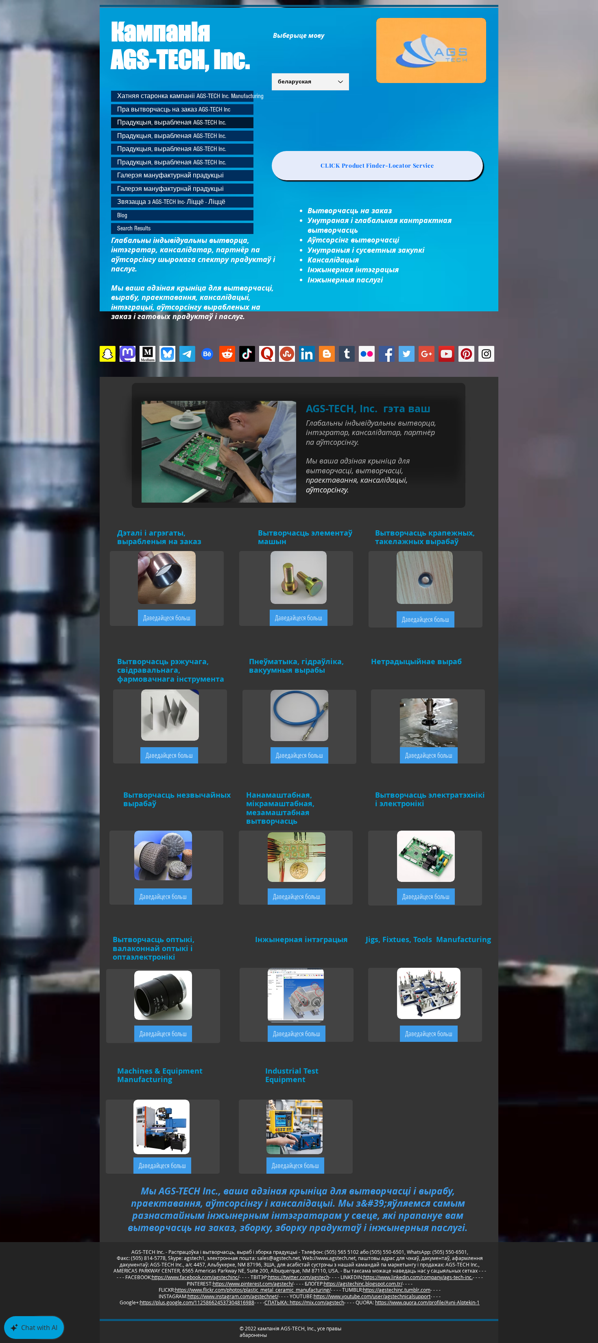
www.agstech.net (336, 1258)
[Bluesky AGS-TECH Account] (167, 354)
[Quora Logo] (267, 354)
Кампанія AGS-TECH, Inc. (180, 45)
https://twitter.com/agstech (298, 1277)
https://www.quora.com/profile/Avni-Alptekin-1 (427, 1302)
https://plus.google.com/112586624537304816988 (197, 1302)
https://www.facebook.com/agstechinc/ (195, 1277)
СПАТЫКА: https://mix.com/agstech (304, 1302)
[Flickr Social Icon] (367, 354)
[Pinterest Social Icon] (466, 354)
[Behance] (207, 354)
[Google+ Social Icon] (426, 354)
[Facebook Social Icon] (387, 354)
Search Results (134, 228)
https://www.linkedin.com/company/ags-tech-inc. (418, 1277)
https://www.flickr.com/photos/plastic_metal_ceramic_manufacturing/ (253, 1289)
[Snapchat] (108, 354)
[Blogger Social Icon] (327, 354)
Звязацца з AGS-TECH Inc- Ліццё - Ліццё (171, 202)
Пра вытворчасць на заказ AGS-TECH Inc (173, 109)
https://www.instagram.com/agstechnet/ (233, 1296)
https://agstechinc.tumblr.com (396, 1289)
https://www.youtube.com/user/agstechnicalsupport (372, 1296)
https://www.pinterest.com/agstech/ (253, 1283)
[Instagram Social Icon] (486, 354)
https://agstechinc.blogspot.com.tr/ (363, 1283)
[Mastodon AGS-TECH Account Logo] (127, 354)
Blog (122, 215)
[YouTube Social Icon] (446, 354)
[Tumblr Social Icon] (347, 354)
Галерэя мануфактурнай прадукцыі (170, 175)
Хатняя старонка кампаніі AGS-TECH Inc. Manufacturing (185, 96)
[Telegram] (187, 354)
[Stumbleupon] (287, 354)
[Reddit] (227, 354)
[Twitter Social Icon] (407, 354)
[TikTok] (247, 354)
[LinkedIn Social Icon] (307, 354)
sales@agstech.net (278, 1258)
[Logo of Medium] (147, 354)
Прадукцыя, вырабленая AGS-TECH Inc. (171, 122)
